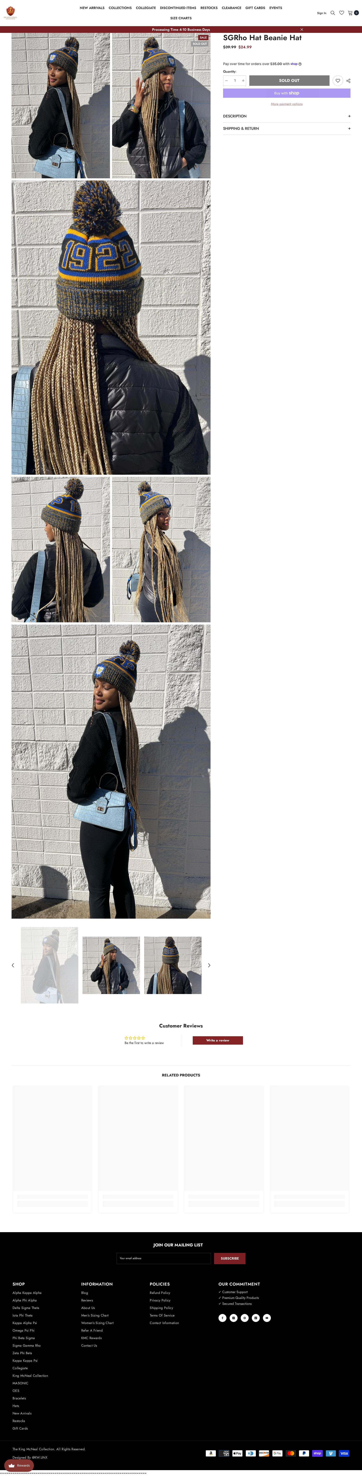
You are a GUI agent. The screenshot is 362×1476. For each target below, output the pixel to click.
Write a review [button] (217, 1040)
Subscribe (230, 1258)
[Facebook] (222, 1318)
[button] (13, 965)
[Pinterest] (245, 1318)
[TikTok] (256, 1318)
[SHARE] (346, 81)
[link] (52, 1197)
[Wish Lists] (341, 12)
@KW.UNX (39, 1457)
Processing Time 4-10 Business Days (181, 29)
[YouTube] (267, 1318)
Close (302, 29)
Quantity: (230, 71)
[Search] (333, 13)
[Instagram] (234, 1318)
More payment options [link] (287, 104)
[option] (49, 965)
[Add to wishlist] (338, 80)
